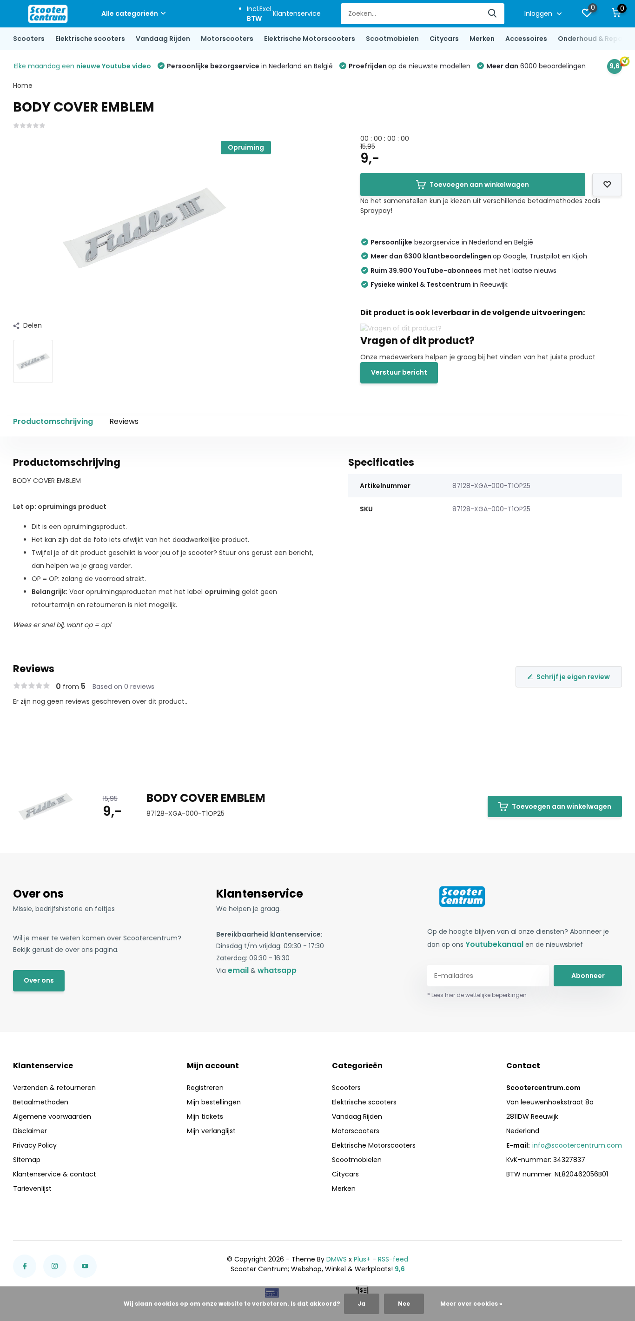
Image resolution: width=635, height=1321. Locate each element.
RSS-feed (393, 1259)
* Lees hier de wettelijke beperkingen (477, 995)
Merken (482, 38)
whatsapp (277, 970)
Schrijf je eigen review (573, 676)
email (238, 970)
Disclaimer (30, 1131)
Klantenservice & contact (54, 1174)
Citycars (444, 38)
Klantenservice (297, 13)
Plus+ (362, 1259)
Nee (404, 1304)
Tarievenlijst (32, 1188)
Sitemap (26, 1159)
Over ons (39, 980)
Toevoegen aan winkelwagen (479, 184)
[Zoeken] (492, 13)
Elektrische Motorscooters (309, 38)
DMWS (336, 1259)
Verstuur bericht (399, 372)
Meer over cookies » (471, 1304)
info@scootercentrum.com (577, 1145)
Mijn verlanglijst (211, 1131)
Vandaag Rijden (163, 38)
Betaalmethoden (40, 1102)
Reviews (124, 421)
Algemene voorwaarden (52, 1116)
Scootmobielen (392, 38)
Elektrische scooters (90, 38)
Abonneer (588, 975)
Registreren (205, 1087)
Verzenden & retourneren (54, 1087)
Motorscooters (227, 38)
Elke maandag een (82, 66)
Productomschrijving (53, 421)
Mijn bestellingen (214, 1102)
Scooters (29, 38)
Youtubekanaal (494, 944)
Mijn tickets (205, 1116)
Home (23, 85)
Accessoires (526, 38)
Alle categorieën (129, 13)
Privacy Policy (35, 1145)
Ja (361, 1304)
